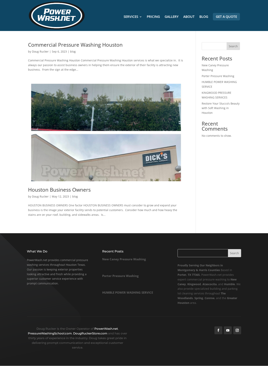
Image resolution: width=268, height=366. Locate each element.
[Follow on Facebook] (218, 330)
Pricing (153, 17)
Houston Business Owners (59, 189)
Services (131, 17)
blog (73, 51)
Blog (203, 17)
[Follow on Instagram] (237, 330)
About (189, 17)
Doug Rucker (40, 51)
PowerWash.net (106, 328)
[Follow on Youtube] (228, 330)
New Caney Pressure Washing (124, 259)
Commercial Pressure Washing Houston (75, 44)
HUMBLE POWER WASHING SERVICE (127, 292)
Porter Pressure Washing (218, 76)
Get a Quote (226, 16)
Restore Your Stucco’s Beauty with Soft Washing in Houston (221, 108)
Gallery (172, 17)
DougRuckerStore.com (90, 333)
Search (233, 46)
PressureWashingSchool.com (50, 333)
